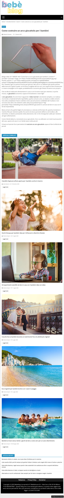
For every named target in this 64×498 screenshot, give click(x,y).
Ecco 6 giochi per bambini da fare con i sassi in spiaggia (19, 389)
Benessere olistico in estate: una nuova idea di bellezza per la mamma (21, 459)
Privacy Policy (32, 480)
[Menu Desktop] (3, 17)
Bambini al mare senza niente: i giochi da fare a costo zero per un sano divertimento (28, 441)
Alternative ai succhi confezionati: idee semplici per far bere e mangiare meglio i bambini (27, 473)
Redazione (21, 480)
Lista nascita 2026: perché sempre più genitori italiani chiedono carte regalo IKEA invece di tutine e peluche (32, 462)
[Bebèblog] (12, 7)
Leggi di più (5, 187)
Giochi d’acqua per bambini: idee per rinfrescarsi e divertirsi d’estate (23, 233)
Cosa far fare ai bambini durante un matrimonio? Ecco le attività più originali (26, 337)
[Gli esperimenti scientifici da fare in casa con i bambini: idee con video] (32, 262)
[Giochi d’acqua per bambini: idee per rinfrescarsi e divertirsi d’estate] (32, 210)
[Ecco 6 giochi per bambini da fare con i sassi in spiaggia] (32, 366)
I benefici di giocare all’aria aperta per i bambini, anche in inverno (22, 181)
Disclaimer (42, 480)
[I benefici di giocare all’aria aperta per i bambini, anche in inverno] (32, 158)
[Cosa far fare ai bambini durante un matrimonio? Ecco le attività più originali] (32, 314)
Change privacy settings (57, 496)
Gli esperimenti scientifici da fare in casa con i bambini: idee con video (24, 285)
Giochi (3, 27)
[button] (61, 17)
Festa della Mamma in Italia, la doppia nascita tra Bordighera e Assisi (21, 470)
